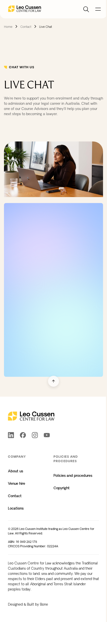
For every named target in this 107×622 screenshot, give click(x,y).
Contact (25, 26)
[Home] (24, 9)
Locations (16, 508)
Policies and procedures (73, 476)
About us (15, 471)
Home (8, 26)
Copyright (62, 488)
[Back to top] (53, 381)
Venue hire (16, 483)
